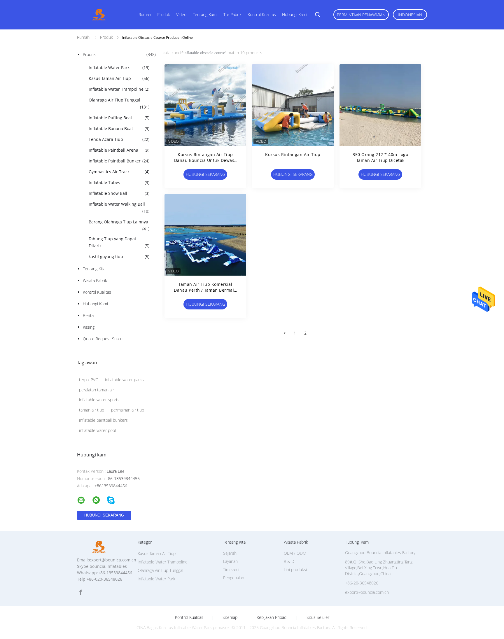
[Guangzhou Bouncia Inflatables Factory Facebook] (80, 592)
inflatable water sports (99, 399)
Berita (88, 315)
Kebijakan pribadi (272, 617)
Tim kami (231, 569)
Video (181, 14)
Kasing (88, 327)
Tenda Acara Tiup (119, 139)
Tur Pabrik (232, 14)
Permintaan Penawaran (361, 14)
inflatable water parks (124, 379)
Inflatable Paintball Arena (119, 150)
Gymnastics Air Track (119, 171)
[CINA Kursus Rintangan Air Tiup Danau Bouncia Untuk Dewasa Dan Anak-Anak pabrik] (205, 105)
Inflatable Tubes (119, 182)
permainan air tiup (127, 410)
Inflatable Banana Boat (119, 128)
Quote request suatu (103, 339)
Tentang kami (205, 14)
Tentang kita (94, 269)
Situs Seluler (318, 617)
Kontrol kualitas (262, 14)
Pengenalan (233, 577)
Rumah (145, 14)
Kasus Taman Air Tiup (119, 78)
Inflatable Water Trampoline (119, 89)
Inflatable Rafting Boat (119, 117)
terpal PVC (88, 379)
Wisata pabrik (95, 280)
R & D (289, 561)
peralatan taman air (96, 390)
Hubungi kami (294, 14)
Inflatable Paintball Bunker (119, 161)
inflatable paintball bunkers (103, 420)
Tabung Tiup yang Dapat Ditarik (119, 242)
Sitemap (230, 617)
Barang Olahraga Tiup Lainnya (119, 225)
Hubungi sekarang (205, 174)
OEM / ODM (295, 553)
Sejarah (230, 553)
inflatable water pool (97, 430)
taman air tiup (91, 410)
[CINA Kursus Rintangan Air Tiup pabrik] (293, 105)
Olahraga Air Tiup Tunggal (119, 103)
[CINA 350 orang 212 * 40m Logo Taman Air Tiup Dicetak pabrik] (380, 105)
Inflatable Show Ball (119, 193)
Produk (163, 14)
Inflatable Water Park (119, 67)
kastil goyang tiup (119, 256)
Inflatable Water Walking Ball (119, 207)
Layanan (230, 561)
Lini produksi (295, 569)
